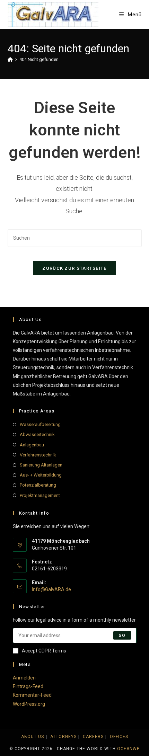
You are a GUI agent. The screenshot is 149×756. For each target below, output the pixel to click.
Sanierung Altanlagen (41, 465)
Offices (119, 736)
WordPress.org (29, 704)
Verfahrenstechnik (38, 454)
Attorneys (63, 736)
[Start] (10, 59)
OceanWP (128, 748)
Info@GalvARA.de (51, 589)
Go (122, 635)
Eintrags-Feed (28, 686)
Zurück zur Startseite (74, 268)
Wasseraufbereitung (40, 424)
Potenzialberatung (38, 485)
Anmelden (24, 678)
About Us (32, 736)
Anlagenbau (32, 444)
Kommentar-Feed (32, 695)
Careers (93, 736)
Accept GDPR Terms (44, 650)
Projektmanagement (40, 495)
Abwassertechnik (37, 434)
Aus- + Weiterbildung (41, 475)
